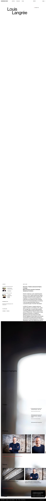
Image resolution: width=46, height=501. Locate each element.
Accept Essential (38, 495)
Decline (43, 495)
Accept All (34, 495)
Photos (19, 499)
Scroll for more (42, 499)
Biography (7, 499)
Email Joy (8, 297)
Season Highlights (12, 499)
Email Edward (9, 290)
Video (16, 499)
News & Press (23, 499)
